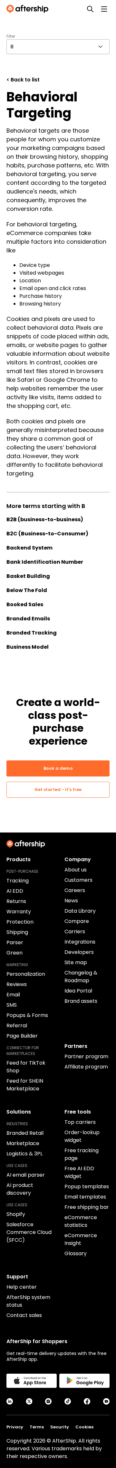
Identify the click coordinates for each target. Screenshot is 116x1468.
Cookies (84, 1427)
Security (59, 1427)
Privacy (14, 1427)
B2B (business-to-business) (44, 519)
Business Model (27, 647)
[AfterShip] (29, 9)
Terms (37, 1427)
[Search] (90, 9)
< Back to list (23, 79)
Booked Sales (24, 604)
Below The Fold (26, 590)
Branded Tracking (31, 632)
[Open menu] (104, 9)
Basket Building (28, 576)
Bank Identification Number (44, 562)
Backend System (29, 547)
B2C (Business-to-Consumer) (47, 533)
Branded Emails (28, 618)
